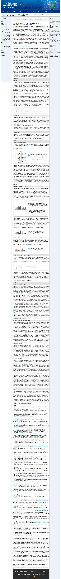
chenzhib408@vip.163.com (54, 49)
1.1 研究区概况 (5, 26)
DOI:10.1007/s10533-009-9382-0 (38, 489)
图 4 (15, 237)
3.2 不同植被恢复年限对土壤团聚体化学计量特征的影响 (6, 47)
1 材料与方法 (3, 24)
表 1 (40, 105)
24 (34, 310)
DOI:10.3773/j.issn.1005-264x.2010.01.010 (21, 529)
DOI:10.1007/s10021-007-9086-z (31, 486)
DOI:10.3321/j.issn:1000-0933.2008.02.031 (28, 457)
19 (14, 301)
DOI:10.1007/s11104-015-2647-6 (36, 436)
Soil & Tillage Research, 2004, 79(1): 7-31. (31, 411)
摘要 (2, 21)
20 (43, 304)
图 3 (15, 218)
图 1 (41, 144)
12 (25, 71)
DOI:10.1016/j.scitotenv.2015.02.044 (20, 484)
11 (44, 69)
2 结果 (2, 31)
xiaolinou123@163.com (54, 56)
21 (37, 306)
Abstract (2, 53)
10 (36, 69)
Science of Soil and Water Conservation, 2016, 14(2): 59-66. (34, 451)
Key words (3, 55)
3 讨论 (2, 42)
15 (20, 288)
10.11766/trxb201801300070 (23, 15)
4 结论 (2, 50)
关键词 (2, 23)
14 (19, 288)
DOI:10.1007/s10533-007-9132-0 (32, 517)
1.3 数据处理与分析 (6, 29)
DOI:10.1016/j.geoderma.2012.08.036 (22, 415)
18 (46, 300)
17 (21, 293)
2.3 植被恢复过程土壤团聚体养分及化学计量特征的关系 (6, 39)
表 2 (17, 258)
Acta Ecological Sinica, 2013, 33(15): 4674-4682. (30, 476)
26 (16, 335)
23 (33, 310)
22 (32, 307)
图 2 (15, 188)
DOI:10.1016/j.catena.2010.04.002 (24, 432)
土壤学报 (2, 15)
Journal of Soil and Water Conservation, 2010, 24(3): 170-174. (30, 471)
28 (22, 366)
